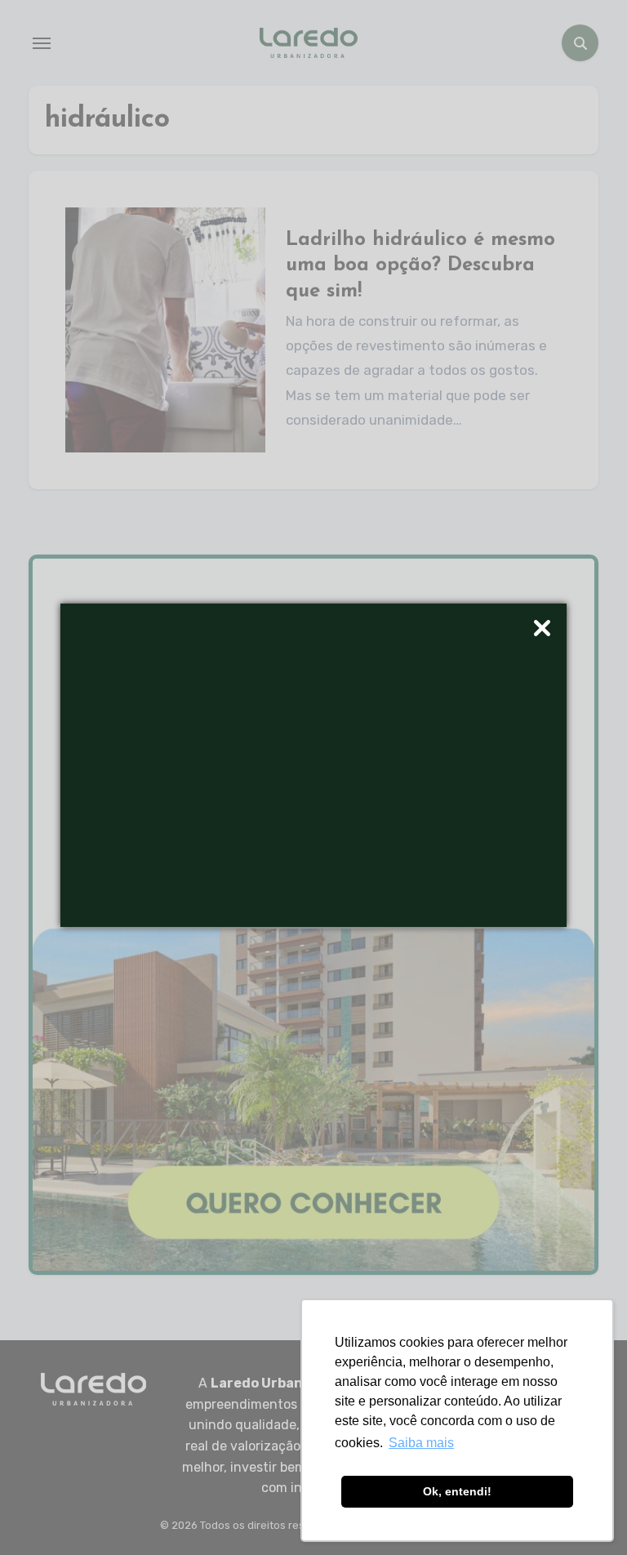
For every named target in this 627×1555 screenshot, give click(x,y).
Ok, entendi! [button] (457, 1491)
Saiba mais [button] (421, 1443)
